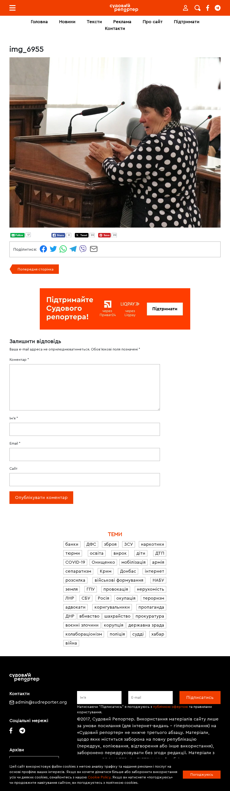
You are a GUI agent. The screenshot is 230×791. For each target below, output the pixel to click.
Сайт (13, 468)
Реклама (122, 22)
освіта (97, 553)
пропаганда (151, 607)
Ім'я (13, 418)
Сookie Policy (99, 777)
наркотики (152, 544)
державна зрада (146, 625)
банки (71, 544)
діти (140, 553)
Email (14, 443)
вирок (120, 553)
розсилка (75, 580)
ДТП (159, 553)
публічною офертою (170, 707)
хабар (157, 634)
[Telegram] (218, 8)
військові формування (119, 580)
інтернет (154, 571)
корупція (113, 625)
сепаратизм (78, 571)
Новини (67, 22)
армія (158, 562)
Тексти (94, 22)
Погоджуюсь (201, 774)
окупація (125, 598)
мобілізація (133, 562)
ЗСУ (128, 544)
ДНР (69, 616)
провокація (115, 589)
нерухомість (150, 589)
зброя (110, 544)
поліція (117, 634)
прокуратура (149, 616)
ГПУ (90, 589)
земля (71, 589)
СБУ (86, 598)
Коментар (19, 359)
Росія (103, 598)
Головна (39, 22)
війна (71, 643)
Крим (105, 571)
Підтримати (186, 22)
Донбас (128, 571)
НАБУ (158, 580)
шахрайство (117, 616)
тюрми (72, 553)
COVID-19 (75, 562)
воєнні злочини (82, 625)
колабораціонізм (83, 634)
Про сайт (153, 22)
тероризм (153, 598)
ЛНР (69, 598)
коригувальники (112, 607)
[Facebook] (207, 8)
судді (138, 634)
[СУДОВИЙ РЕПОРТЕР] (124, 8)
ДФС (91, 544)
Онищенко (103, 562)
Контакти (115, 28)
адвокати (75, 607)
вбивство (89, 616)
